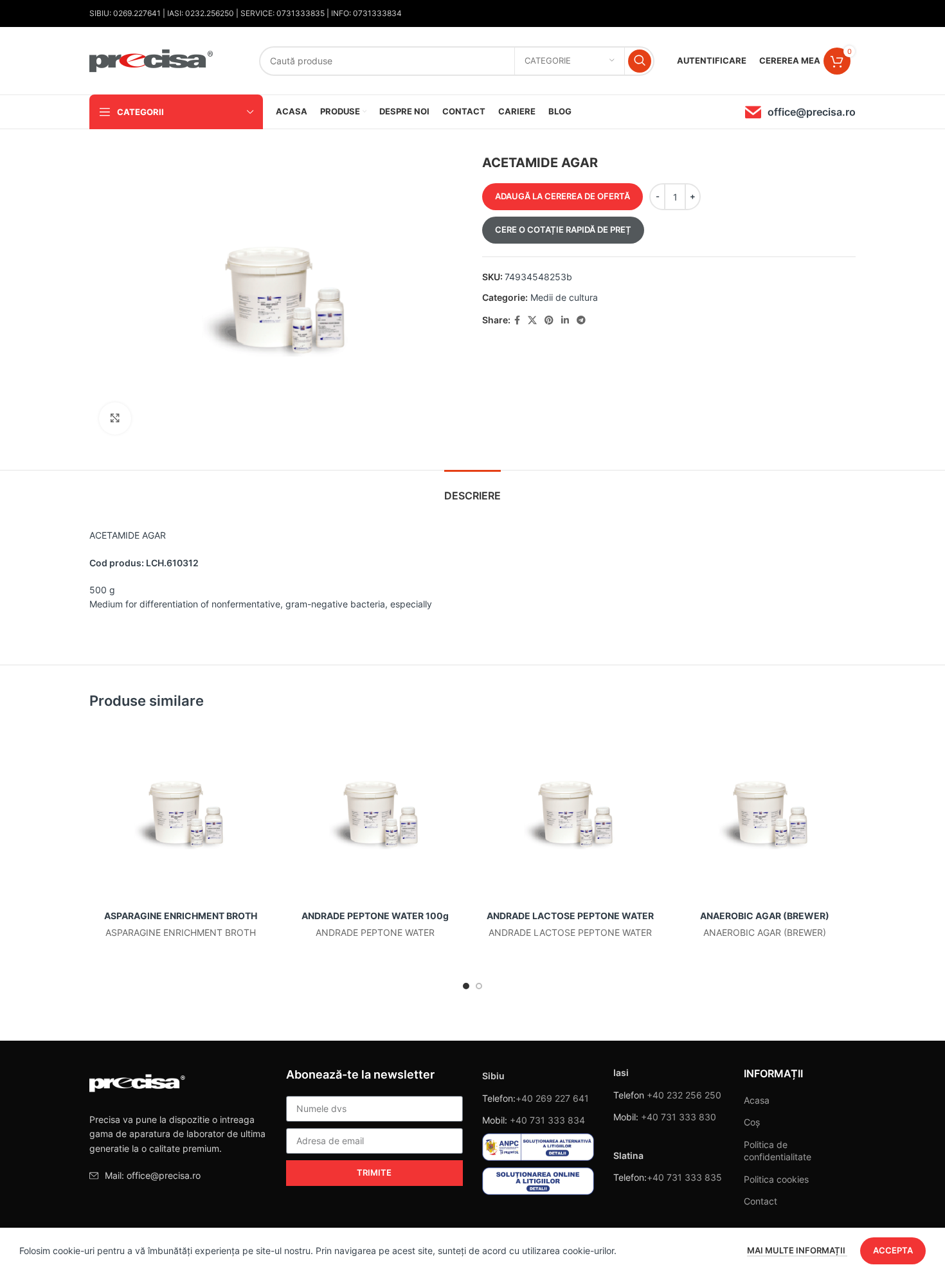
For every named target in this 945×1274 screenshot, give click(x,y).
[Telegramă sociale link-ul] (581, 320)
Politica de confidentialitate (777, 1151)
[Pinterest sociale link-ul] (549, 320)
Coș (752, 1122)
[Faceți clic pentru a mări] (115, 418)
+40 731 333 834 (547, 1120)
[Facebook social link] (517, 320)
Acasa (757, 1100)
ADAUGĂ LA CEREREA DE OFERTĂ (562, 196)
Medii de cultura (564, 297)
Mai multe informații (797, 1250)
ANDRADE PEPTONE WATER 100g (375, 915)
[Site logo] (151, 59)
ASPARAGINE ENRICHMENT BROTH (180, 915)
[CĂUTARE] (639, 61)
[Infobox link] (800, 112)
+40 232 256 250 (684, 1095)
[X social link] (532, 320)
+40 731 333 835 (684, 1177)
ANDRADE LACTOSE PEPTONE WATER (570, 915)
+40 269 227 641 (552, 1098)
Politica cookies (776, 1179)
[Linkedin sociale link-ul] (565, 320)
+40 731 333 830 (678, 1116)
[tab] (472, 489)
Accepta (893, 1250)
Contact (760, 1201)
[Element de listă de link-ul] (178, 1176)
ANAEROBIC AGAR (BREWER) (764, 915)
